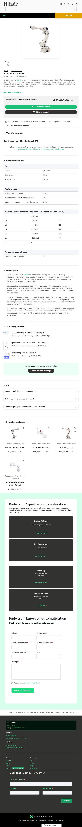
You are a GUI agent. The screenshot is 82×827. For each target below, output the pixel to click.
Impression (60, 821)
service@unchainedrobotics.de (16, 738)
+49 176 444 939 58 (41, 606)
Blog (31, 766)
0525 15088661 (11, 726)
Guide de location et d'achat (17, 126)
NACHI (6, 71)
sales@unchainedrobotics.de (16, 728)
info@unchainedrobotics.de (15, 748)
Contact (68, 15)
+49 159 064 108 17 (41, 556)
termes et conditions (31, 683)
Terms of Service (64, 712)
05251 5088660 (11, 745)
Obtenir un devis (42, 112)
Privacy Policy (50, 712)
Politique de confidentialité (45, 821)
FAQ (31, 761)
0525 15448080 (11, 736)
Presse (32, 763)
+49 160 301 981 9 (41, 533)
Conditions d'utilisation (26, 821)
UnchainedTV (34, 768)
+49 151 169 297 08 (41, 583)
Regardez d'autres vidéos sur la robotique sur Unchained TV (41, 149)
